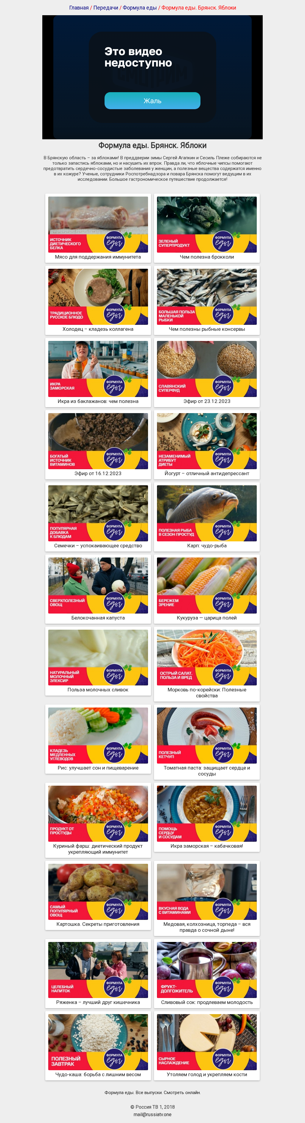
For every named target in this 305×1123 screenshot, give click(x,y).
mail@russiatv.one (153, 1114)
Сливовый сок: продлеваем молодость (207, 1002)
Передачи (105, 7)
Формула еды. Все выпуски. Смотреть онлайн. (153, 1092)
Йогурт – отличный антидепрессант (207, 473)
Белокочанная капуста (98, 618)
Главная (79, 7)
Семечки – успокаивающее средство (98, 546)
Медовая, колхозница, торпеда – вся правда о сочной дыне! (207, 927)
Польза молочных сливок (98, 690)
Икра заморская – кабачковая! (207, 846)
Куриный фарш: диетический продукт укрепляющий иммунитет (98, 849)
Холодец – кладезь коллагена (98, 329)
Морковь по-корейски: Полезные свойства (207, 693)
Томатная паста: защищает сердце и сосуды (207, 771)
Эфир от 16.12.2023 (98, 473)
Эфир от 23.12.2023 (207, 401)
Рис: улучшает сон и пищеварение (98, 768)
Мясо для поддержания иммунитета (98, 257)
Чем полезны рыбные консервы (207, 329)
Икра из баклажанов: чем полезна (98, 401)
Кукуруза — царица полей (207, 618)
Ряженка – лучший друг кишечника (98, 1002)
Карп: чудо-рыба (207, 546)
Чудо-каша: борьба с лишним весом (98, 1074)
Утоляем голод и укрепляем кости (207, 1074)
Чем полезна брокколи (207, 257)
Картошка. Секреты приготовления (98, 924)
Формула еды (140, 7)
